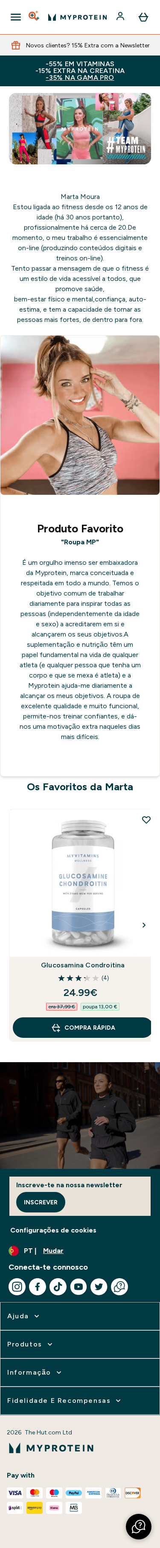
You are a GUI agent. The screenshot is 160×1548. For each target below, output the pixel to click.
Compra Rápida (89, 1027)
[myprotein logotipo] (77, 17)
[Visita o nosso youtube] (78, 1286)
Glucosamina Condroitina (83, 965)
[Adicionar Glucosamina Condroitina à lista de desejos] (146, 819)
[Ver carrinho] (143, 17)
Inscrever (41, 1202)
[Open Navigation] (16, 17)
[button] (138, 1526)
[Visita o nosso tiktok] (58, 1286)
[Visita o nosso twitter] (99, 1286)
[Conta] (121, 17)
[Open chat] (119, 1286)
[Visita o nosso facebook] (37, 1286)
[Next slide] (144, 925)
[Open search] (34, 17)
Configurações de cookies (53, 1230)
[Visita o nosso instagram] (17, 1286)
